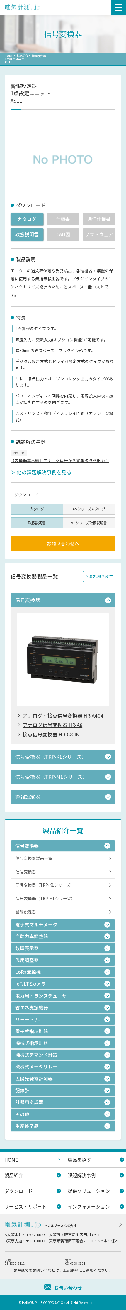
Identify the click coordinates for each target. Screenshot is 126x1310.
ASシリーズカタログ (89, 509)
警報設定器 (26, 912)
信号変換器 (26, 872)
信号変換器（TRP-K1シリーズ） (45, 885)
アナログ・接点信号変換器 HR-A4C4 (63, 716)
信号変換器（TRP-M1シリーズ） (45, 898)
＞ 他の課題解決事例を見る (41, 472)
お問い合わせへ (63, 543)
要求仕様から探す (101, 576)
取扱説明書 (27, 234)
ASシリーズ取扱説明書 (89, 522)
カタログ (27, 219)
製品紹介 (22, 56)
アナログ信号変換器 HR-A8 (52, 725)
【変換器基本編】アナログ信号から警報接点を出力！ (60, 460)
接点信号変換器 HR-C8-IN (51, 734)
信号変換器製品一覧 (34, 858)
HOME (9, 56)
